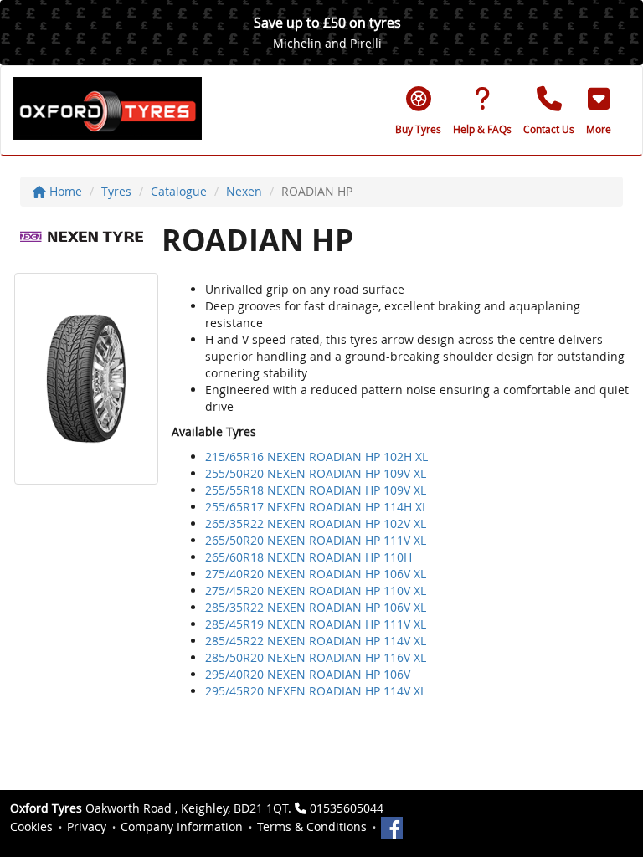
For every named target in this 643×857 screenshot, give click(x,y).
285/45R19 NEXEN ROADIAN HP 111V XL (315, 624)
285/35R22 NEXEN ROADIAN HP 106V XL (315, 607)
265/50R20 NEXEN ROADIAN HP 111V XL (315, 540)
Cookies (31, 826)
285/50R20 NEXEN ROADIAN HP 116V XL (315, 657)
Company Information (182, 826)
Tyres (116, 191)
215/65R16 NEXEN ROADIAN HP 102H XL (316, 456)
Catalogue (179, 191)
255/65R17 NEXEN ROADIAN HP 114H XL (316, 507)
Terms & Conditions (312, 826)
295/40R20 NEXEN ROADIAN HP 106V (307, 674)
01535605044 (346, 808)
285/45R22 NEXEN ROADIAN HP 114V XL (315, 641)
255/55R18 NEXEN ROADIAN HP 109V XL (315, 490)
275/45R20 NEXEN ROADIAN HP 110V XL (315, 590)
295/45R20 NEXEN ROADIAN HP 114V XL (315, 691)
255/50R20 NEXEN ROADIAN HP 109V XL (315, 473)
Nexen (244, 191)
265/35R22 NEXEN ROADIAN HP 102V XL (315, 523)
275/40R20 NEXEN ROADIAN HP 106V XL (315, 574)
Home (64, 191)
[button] (598, 110)
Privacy (86, 826)
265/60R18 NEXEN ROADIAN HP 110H (308, 557)
